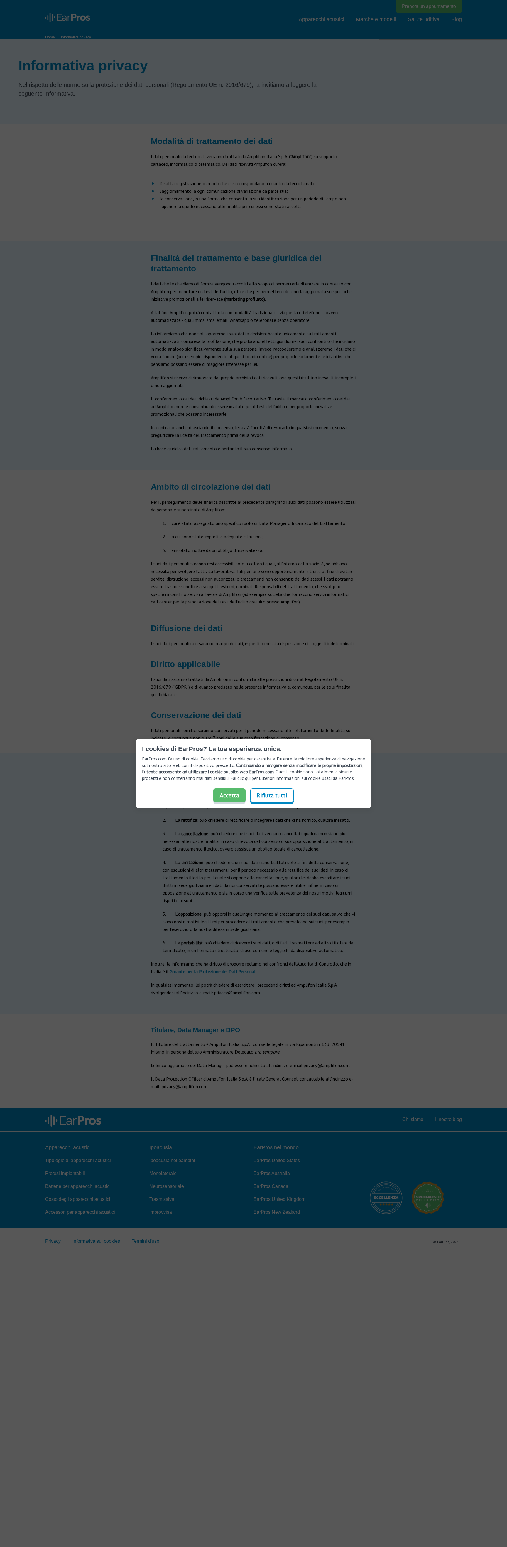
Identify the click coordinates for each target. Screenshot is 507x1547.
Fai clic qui (240, 778)
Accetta (229, 795)
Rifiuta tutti (272, 795)
